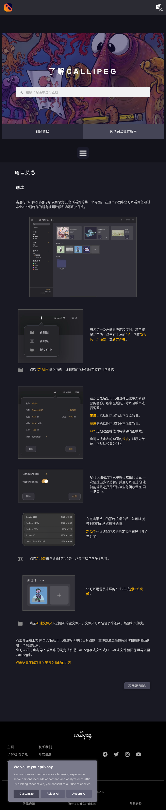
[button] (123, 131)
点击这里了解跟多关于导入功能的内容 (43, 663)
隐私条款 (136, 803)
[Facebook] (105, 754)
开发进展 (44, 754)
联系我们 (45, 747)
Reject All (53, 793)
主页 (10, 747)
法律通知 (29, 803)
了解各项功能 (17, 754)
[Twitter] (116, 754)
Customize (26, 793)
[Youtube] (138, 754)
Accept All (79, 793)
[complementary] (52, 781)
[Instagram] (127, 754)
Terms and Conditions (82, 803)
